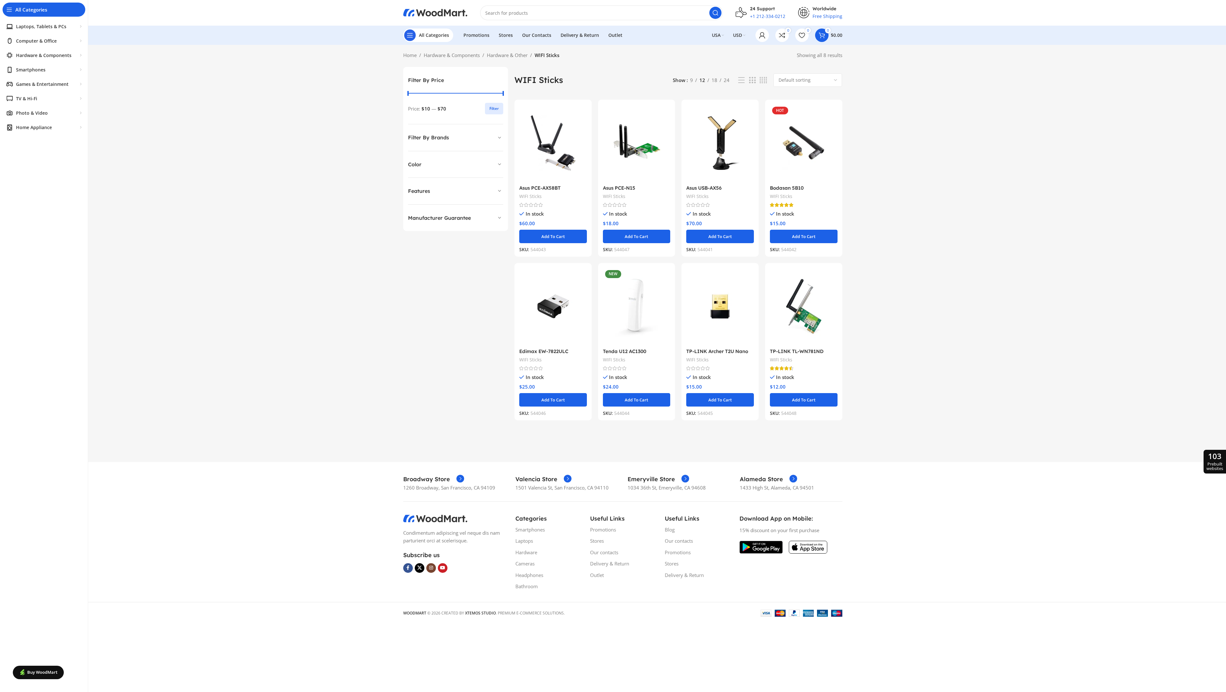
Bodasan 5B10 (787, 188)
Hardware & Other (507, 55)
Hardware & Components (452, 55)
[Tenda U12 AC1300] (637, 306)
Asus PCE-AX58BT (540, 188)
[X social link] (419, 568)
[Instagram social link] (431, 568)
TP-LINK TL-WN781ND (796, 351)
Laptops (524, 541)
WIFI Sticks (530, 196)
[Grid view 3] (752, 80)
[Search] (715, 13)
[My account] (762, 35)
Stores (597, 541)
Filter (494, 108)
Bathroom (526, 586)
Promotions (603, 529)
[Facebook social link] (408, 568)
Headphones (529, 575)
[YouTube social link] (442, 568)
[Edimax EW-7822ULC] (553, 306)
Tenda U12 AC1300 (624, 351)
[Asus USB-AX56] (720, 143)
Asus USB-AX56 (703, 188)
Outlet (597, 575)
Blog (670, 529)
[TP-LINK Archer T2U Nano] (720, 306)
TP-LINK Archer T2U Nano (717, 351)
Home (410, 55)
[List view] (741, 80)
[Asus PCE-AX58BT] (553, 143)
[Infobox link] (433, 479)
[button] (553, 236)
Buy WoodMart (42, 672)
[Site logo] (435, 12)
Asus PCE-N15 (619, 188)
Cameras (525, 563)
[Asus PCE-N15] (637, 143)
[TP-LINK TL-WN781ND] (804, 306)
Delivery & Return (609, 563)
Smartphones (530, 529)
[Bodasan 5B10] (804, 143)
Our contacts (604, 552)
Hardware (526, 552)
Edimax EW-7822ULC (543, 351)
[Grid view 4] (763, 80)
